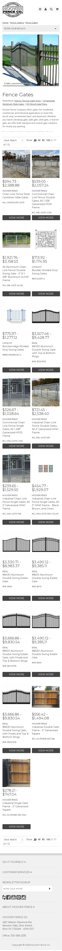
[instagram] (23, 897)
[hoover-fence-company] (3, 897)
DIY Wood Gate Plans (36, 104)
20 (35, 140)
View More (16, 217)
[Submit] (49, 888)
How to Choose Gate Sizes (27, 100)
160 (48, 140)
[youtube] (13, 897)
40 (39, 140)
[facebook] (8, 897)
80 (43, 140)
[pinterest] (18, 897)
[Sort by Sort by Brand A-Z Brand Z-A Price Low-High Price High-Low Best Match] (13, 140)
